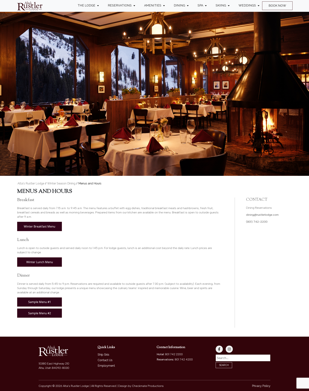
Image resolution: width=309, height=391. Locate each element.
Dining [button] (179, 5)
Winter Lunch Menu (39, 262)
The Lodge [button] (86, 5)
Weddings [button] (247, 5)
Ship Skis (103, 354)
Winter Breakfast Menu (39, 226)
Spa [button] (200, 5)
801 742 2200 (174, 354)
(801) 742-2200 (257, 221)
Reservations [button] (120, 5)
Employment (106, 365)
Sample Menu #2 (39, 313)
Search (224, 365)
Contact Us (105, 360)
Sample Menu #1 (39, 302)
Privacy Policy (261, 386)
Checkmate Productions (148, 386)
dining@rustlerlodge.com (262, 214)
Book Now (277, 5)
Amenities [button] (152, 5)
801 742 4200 (184, 359)
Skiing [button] (221, 5)
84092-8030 (60, 368)
